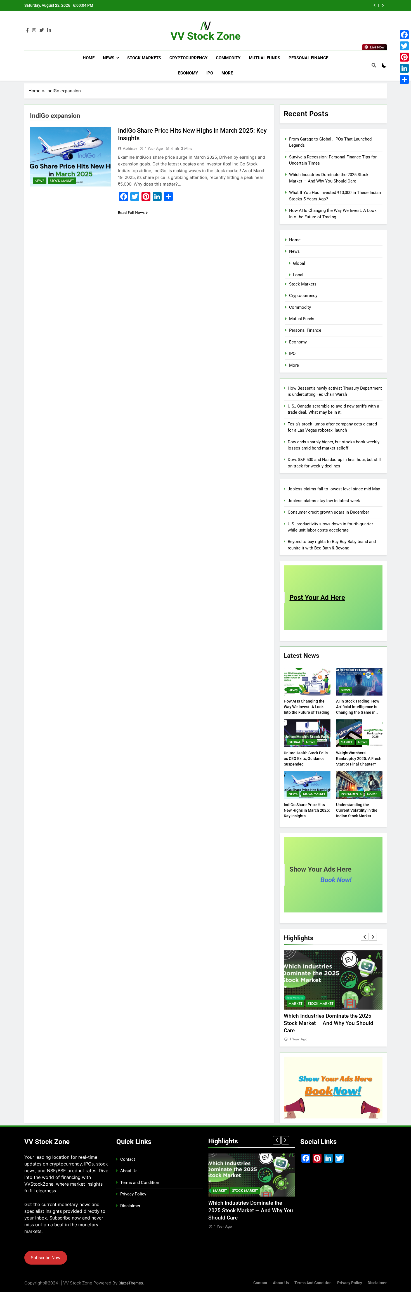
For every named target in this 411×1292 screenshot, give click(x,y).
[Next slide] (383, 5)
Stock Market (62, 180)
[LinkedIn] (404, 68)
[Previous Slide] (374, 5)
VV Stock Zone (206, 36)
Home (89, 57)
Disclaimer (130, 1205)
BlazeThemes (131, 1283)
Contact (127, 1159)
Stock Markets (144, 57)
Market (347, 742)
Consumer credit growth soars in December (328, 512)
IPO (209, 73)
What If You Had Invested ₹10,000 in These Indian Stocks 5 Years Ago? (294, 5)
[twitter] (42, 30)
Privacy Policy (133, 1194)
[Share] (404, 79)
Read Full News (131, 212)
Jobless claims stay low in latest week (324, 500)
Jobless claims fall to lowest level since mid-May (334, 488)
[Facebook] (404, 34)
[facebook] (27, 30)
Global (299, 263)
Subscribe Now (45, 1257)
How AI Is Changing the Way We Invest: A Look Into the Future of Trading (306, 707)
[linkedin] (49, 30)
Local (298, 274)
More (227, 73)
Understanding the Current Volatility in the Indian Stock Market (356, 810)
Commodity (228, 57)
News (108, 57)
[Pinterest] (404, 57)
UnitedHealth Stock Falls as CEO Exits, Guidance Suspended (306, 758)
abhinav (130, 148)
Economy (188, 73)
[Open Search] (374, 65)
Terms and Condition (139, 1182)
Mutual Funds (264, 57)
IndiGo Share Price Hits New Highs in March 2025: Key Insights (307, 810)
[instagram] (34, 30)
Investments (351, 794)
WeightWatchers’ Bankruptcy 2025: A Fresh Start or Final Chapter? (358, 758)
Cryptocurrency (188, 57)
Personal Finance (308, 57)
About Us (129, 1170)
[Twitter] (404, 46)
